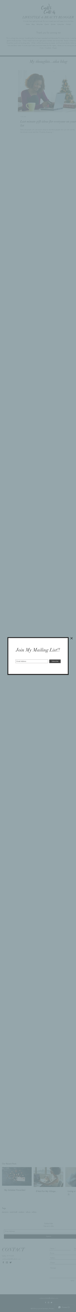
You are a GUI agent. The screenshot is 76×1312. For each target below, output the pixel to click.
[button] (71, 638)
